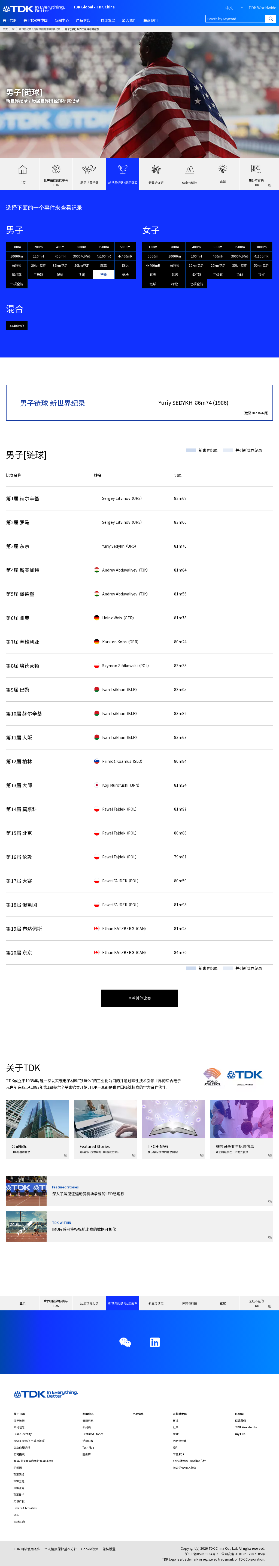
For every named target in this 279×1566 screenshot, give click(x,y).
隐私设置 (109, 1548)
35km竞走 (60, 265)
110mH (38, 256)
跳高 (103, 265)
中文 (229, 7)
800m (81, 246)
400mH (60, 256)
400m (60, 246)
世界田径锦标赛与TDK (56, 182)
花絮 (223, 181)
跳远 (125, 265)
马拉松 (17, 265)
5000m (125, 246)
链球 (103, 274)
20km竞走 (38, 265)
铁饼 (81, 274)
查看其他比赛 (139, 998)
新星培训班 (155, 182)
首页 (5, 29)
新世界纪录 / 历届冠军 (122, 182)
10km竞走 (196, 265)
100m (16, 246)
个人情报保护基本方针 (60, 1548)
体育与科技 (189, 182)
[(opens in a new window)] (155, 1342)
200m (38, 246)
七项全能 (196, 283)
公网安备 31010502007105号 (243, 1553)
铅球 (60, 274)
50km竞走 (81, 265)
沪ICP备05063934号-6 (202, 1553)
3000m (261, 246)
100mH (196, 256)
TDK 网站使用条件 (27, 1548)
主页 (23, 182)
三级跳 (38, 274)
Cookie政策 (89, 1548)
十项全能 (16, 283)
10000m (16, 256)
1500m (103, 246)
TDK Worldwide (262, 7)
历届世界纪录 (89, 182)
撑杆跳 (17, 274)
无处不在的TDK (256, 182)
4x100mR (103, 256)
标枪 (125, 274)
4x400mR (125, 256)
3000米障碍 (81, 256)
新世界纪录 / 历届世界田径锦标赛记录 (39, 29)
